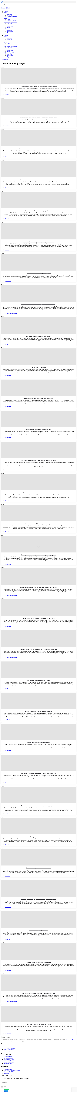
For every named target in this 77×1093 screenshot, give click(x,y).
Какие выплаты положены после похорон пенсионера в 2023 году (38, 304)
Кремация (9, 15)
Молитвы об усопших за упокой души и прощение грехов (38, 242)
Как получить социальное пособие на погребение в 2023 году (38, 993)
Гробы (8, 19)
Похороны (9, 14)
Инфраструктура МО (9, 28)
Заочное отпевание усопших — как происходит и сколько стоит (38, 460)
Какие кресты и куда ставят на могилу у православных (38, 492)
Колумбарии (10, 26)
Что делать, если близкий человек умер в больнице (38, 210)
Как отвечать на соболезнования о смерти (38, 680)
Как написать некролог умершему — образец (38, 336)
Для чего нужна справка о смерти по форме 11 (38, 273)
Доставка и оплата (11, 20)
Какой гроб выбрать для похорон (38, 930)
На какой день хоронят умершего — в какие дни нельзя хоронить (38, 899)
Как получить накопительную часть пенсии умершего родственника (38, 587)
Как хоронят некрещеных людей (38, 837)
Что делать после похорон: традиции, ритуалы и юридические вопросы (38, 148)
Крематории (10, 24)
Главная (6, 11)
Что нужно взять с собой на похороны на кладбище (38, 524)
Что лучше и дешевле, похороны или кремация (38, 962)
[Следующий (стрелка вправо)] (2, 1087)
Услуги (5, 12)
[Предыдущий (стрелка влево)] (1, 1087)
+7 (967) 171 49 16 (70, 1039)
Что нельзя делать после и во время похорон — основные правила (38, 179)
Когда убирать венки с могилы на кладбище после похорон (39, 618)
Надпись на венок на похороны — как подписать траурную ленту (38, 805)
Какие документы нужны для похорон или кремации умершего (38, 555)
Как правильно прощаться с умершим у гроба (38, 429)
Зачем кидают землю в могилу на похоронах (38, 742)
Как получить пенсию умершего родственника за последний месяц (38, 649)
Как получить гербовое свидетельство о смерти (38, 1024)
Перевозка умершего (12, 16)
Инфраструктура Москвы (10, 22)
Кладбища (9, 23)
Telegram (6, 1091)
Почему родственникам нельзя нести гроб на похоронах (38, 398)
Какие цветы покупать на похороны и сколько (38, 868)
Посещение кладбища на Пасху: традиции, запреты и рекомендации (38, 86)
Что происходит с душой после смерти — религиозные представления (38, 117)
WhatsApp (6, 1089)
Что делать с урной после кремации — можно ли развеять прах (38, 773)
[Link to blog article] (38, 76)
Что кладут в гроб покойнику (39, 367)
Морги (8, 27)
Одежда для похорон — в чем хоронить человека (38, 711)
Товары (5, 18)
